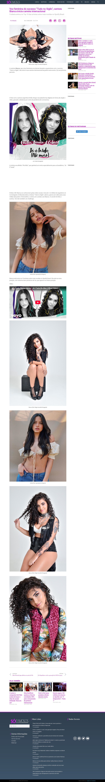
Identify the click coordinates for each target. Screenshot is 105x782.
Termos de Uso (15, 738)
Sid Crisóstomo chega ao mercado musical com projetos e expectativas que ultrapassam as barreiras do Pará (87, 66)
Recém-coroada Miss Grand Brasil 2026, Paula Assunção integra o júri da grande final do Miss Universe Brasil (86, 85)
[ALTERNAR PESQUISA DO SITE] (98, 2)
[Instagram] (75, 738)
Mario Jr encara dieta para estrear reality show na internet (48, 761)
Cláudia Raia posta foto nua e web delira (43, 746)
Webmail (13, 743)
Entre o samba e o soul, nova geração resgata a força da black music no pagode (85, 43)
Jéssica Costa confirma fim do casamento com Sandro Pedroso (48, 756)
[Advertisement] (37, 85)
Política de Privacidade (17, 736)
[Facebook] (79, 738)
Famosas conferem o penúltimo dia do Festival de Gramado (48, 735)
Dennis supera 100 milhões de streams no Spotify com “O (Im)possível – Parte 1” (59, 697)
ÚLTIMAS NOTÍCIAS (74, 38)
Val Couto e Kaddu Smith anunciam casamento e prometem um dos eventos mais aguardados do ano (86, 76)
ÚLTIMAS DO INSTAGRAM (77, 126)
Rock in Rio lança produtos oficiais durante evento (43, 695)
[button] (50, 20)
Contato (13, 741)
